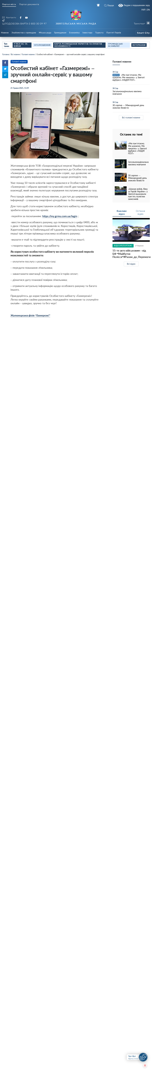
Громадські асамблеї (115, 45)
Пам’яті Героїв (113, 32)
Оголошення (42, 45)
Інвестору (87, 32)
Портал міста (9, 4)
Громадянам (60, 32)
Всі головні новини (131, 117)
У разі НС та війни (20, 45)
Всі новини (15, 54)
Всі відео (131, 264)
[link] (30, 315)
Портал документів (29, 4)
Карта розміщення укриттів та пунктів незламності (78, 45)
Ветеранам (139, 45)
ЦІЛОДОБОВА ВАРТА (24, 23)
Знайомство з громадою (24, 32)
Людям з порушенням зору (136, 5)
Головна (5, 54)
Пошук (110, 5)
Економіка (74, 32)
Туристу (99, 32)
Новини (5, 32)
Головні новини (28, 54)
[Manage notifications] (145, 1065)
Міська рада (45, 32)
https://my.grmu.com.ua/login (59, 216)
